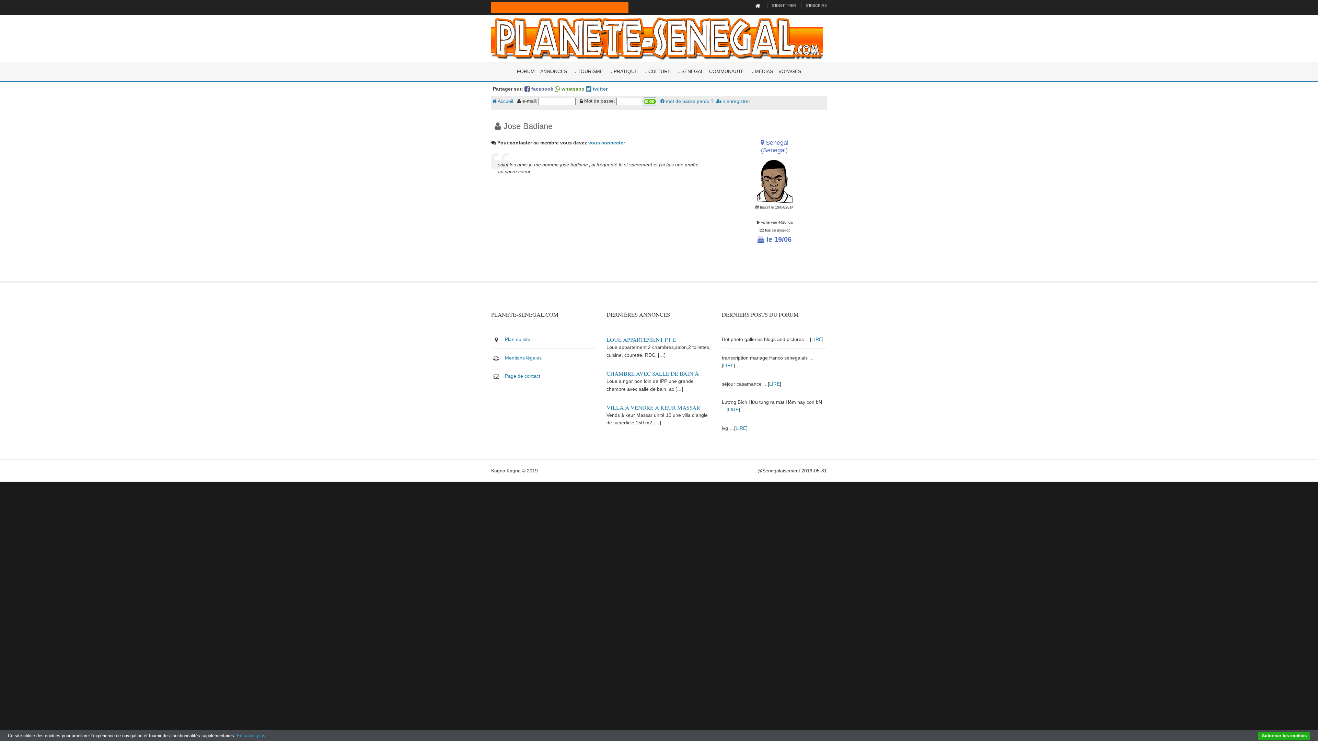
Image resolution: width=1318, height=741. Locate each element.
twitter (599, 89)
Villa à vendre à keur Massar (653, 407)
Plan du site (517, 339)
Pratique (626, 71)
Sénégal (692, 71)
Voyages (789, 71)
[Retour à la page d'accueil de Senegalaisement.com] (758, 5)
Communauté (726, 71)
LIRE (816, 339)
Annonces (553, 71)
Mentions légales (523, 358)
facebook (541, 89)
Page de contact (522, 376)
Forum (526, 71)
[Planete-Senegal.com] (657, 37)
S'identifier (784, 5)
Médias (764, 71)
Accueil (505, 101)
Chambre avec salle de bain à (652, 373)
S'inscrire (816, 5)
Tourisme (590, 71)
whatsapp (572, 89)
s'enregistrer (736, 101)
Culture (659, 71)
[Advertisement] (601, 233)
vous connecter (606, 142)
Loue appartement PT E (641, 339)
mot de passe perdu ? (689, 101)
